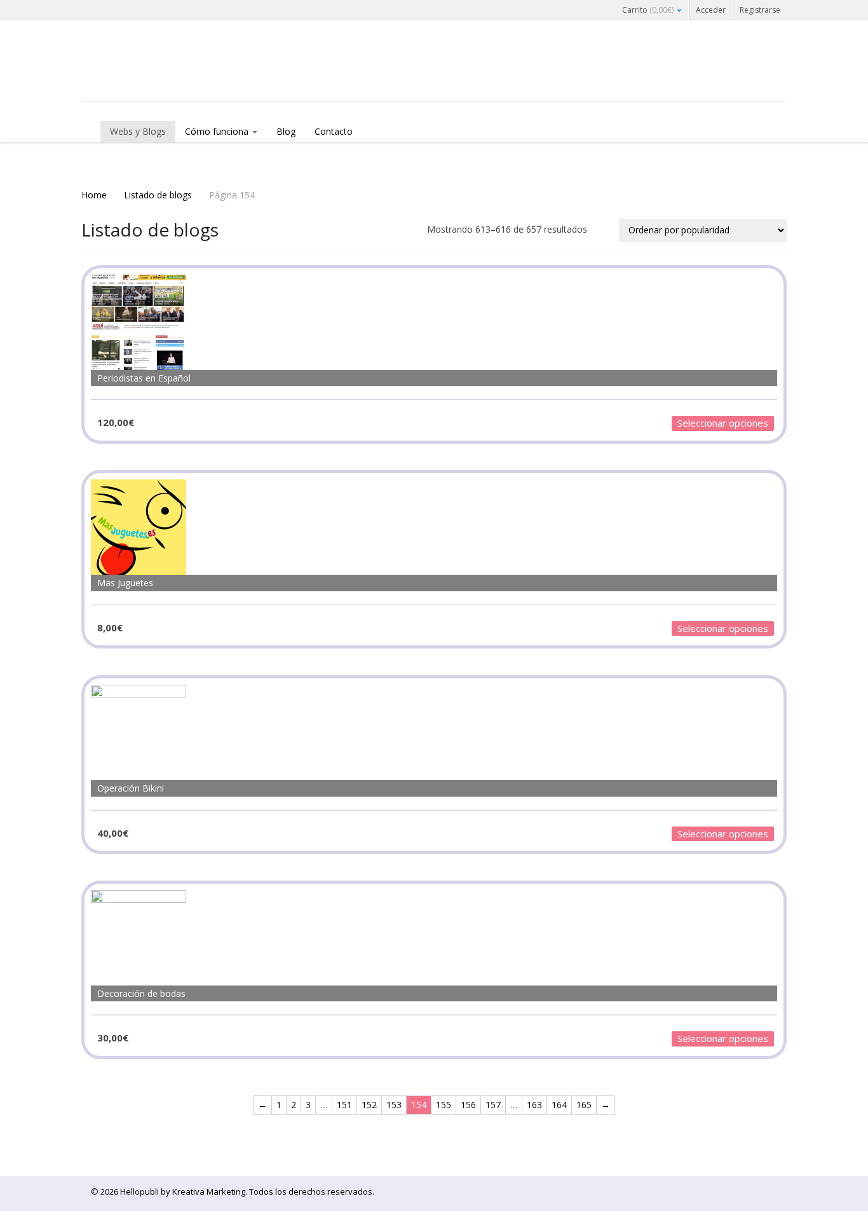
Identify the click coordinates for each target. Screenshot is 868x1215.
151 (344, 1105)
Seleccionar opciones (722, 422)
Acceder (711, 9)
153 (394, 1105)
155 (443, 1105)
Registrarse (760, 9)
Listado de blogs (158, 195)
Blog (285, 131)
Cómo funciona (218, 131)
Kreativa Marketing (208, 1191)
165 (584, 1105)
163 (534, 1105)
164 (559, 1105)
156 (468, 1105)
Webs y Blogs (138, 131)
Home (94, 195)
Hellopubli (176, 77)
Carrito (648, 9)
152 (369, 1105)
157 (493, 1105)
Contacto (334, 131)
